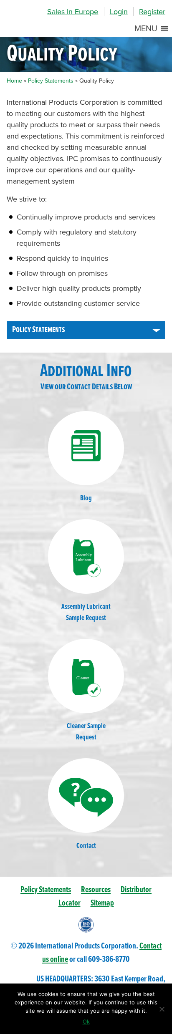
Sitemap (102, 903)
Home (14, 80)
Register (152, 11)
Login (119, 11)
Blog (86, 498)
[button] (145, 28)
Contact (86, 846)
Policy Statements (50, 80)
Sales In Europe (72, 11)
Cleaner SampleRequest (86, 731)
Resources (96, 889)
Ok (86, 1021)
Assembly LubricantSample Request (86, 612)
